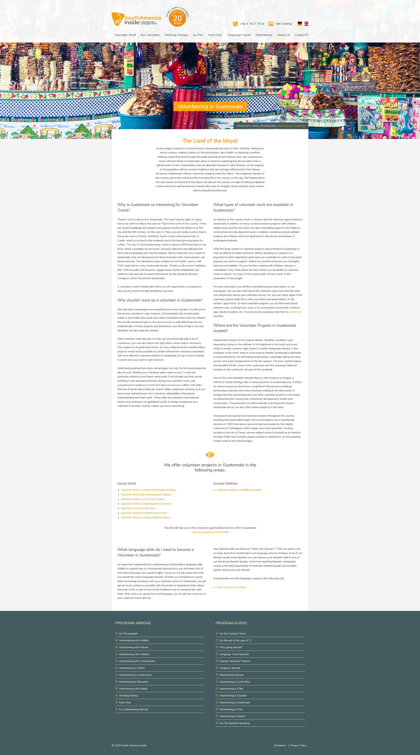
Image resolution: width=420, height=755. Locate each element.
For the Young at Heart (232, 633)
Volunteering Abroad (231, 674)
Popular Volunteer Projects (234, 661)
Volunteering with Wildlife (134, 640)
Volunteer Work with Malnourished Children (146, 494)
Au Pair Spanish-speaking (234, 723)
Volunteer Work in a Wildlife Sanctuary (239, 489)
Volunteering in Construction (135, 674)
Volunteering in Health (132, 668)
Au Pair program (128, 633)
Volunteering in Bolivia (232, 716)
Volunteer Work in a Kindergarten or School (146, 503)
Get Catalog (284, 23)
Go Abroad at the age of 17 (235, 640)
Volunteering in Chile (231, 688)
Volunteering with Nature (133, 647)
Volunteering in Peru (231, 709)
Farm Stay (215, 35)
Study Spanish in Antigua (231, 587)
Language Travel (239, 35)
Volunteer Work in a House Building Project (146, 517)
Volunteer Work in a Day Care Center (142, 499)
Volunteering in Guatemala (234, 702)
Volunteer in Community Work (138, 508)
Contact (300, 35)
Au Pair (198, 35)
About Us (283, 35)
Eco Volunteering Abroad (133, 709)
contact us (295, 311)
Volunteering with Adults (133, 688)
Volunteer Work (125, 35)
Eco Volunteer (150, 35)
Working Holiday (176, 35)
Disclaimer (280, 745)
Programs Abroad (229, 668)
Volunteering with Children (134, 654)
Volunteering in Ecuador (233, 695)
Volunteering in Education (133, 681)
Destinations (264, 35)
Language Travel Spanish (234, 654)
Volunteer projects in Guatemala (210, 532)
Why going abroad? (230, 647)
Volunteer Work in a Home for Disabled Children (148, 489)
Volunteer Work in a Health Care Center (144, 512)
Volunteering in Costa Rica (234, 681)
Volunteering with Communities (137, 661)
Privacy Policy (298, 745)
